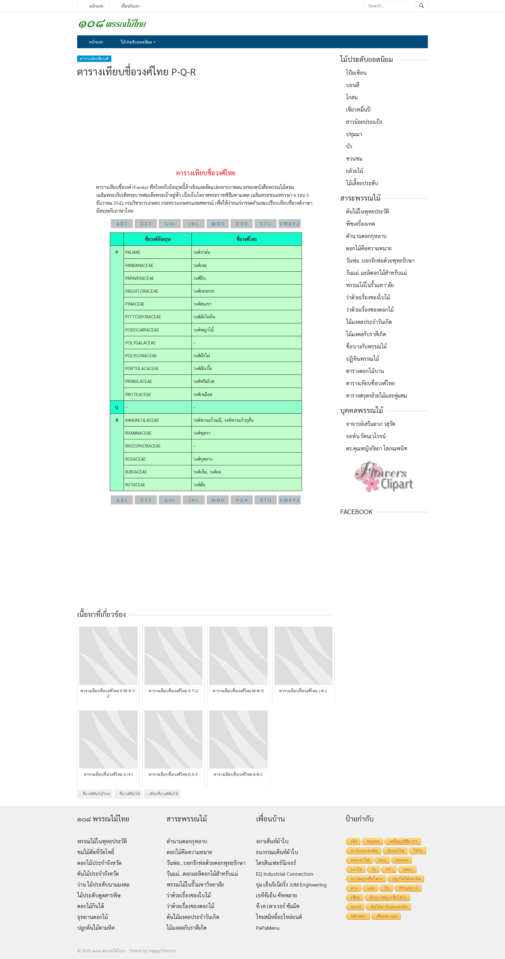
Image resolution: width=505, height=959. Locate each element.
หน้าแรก (96, 5)
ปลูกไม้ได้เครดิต (406, 878)
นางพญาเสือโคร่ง (367, 878)
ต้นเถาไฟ (396, 850)
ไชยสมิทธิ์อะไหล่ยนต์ (279, 916)
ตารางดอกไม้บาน (365, 370)
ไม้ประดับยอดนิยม (136, 41)
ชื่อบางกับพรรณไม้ (366, 346)
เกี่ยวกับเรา (130, 5)
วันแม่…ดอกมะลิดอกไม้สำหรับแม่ (202, 873)
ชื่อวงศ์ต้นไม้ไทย (96, 793)
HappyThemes (162, 950)
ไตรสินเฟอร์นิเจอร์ (276, 862)
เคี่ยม (355, 897)
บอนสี (352, 84)
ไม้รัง (418, 850)
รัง (374, 869)
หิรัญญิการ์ (408, 888)
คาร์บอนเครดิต (364, 850)
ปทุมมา (354, 134)
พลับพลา (358, 916)
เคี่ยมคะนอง (386, 916)
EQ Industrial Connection (284, 873)
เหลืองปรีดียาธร (403, 841)
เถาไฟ (356, 869)
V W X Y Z (290, 224)
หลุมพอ (373, 841)
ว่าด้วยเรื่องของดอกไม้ (370, 309)
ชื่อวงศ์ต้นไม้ (129, 793)
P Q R (242, 224)
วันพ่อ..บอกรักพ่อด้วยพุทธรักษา (380, 260)
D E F (146, 224)
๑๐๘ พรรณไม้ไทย (108, 950)
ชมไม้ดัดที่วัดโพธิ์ (95, 852)
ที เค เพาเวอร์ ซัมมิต (278, 906)
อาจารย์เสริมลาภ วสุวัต (370, 423)
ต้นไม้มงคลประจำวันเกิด (193, 916)
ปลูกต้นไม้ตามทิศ (96, 927)
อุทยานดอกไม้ (92, 916)
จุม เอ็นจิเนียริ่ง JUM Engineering (291, 884)
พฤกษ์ (356, 906)
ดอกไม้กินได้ (90, 906)
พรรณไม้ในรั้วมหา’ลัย (370, 285)
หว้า (389, 869)
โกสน (352, 97)
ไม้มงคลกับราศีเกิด (366, 334)
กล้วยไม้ (354, 170)
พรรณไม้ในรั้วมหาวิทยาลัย (195, 884)
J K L (194, 224)
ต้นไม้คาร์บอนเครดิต (389, 906)
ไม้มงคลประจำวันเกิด (369, 321)
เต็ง (354, 841)
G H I (170, 224)
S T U (265, 224)
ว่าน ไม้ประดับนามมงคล (103, 884)
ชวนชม (354, 158)
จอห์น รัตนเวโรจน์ (366, 436)
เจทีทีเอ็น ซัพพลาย (276, 895)
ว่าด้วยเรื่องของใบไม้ (368, 297)
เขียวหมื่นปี (358, 109)
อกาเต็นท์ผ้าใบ (272, 841)
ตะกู (382, 860)
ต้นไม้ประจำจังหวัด (98, 873)
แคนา (408, 869)
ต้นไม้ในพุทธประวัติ (367, 211)
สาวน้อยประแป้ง (364, 121)
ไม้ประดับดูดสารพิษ (99, 895)
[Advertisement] (205, 123)
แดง (371, 888)
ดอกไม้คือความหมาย (369, 248)
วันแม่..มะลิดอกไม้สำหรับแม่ (376, 272)
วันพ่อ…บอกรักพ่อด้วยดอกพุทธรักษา (206, 862)
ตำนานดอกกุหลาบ (366, 236)
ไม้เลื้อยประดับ (362, 183)
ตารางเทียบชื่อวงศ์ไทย (370, 383)
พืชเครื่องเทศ (360, 223)
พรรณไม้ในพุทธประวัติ (102, 841)
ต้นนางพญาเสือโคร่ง (388, 897)
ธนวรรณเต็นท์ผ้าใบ (277, 852)
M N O (218, 224)
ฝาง (354, 888)
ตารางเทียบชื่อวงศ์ (94, 58)
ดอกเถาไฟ (360, 860)
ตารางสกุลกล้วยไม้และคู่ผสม (376, 395)
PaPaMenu (268, 927)
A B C (122, 224)
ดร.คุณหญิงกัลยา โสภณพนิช (376, 448)
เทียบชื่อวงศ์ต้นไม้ (163, 793)
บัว (349, 146)
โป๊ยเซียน (356, 72)
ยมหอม (402, 860)
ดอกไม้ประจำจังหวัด (99, 862)
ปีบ (387, 888)
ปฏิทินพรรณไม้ (362, 358)
